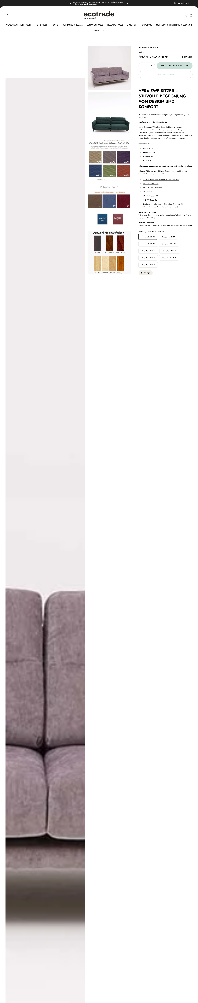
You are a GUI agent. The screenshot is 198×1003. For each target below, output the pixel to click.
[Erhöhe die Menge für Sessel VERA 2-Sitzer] (152, 65)
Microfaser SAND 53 (148, 244)
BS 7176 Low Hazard (150, 183)
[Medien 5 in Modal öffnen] (109, 206)
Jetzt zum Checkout (166, 74)
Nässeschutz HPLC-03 (168, 244)
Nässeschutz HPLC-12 (148, 265)
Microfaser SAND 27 (168, 237)
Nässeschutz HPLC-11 (169, 258)
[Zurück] (70, 3)
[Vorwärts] (127, 3)
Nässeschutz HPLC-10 (148, 258)
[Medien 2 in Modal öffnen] (109, 68)
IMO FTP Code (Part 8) (151, 200)
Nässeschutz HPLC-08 (169, 251)
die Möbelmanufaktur (148, 47)
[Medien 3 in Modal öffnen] (109, 114)
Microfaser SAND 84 (148, 237)
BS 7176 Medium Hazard (152, 187)
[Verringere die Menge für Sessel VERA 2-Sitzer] (141, 65)
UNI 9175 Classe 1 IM (151, 196)
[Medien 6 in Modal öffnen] (109, 253)
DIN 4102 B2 (148, 191)
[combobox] (183, 3)
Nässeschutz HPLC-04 (148, 251)
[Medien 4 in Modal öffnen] (109, 160)
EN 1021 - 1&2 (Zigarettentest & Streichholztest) (161, 179)
